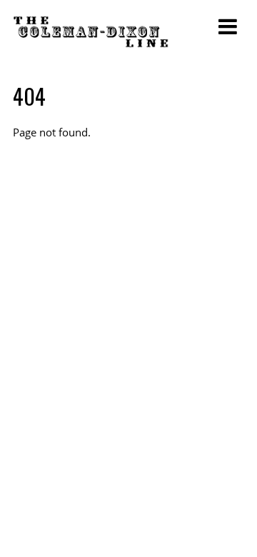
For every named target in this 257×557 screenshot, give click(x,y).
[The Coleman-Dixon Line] (90, 38)
